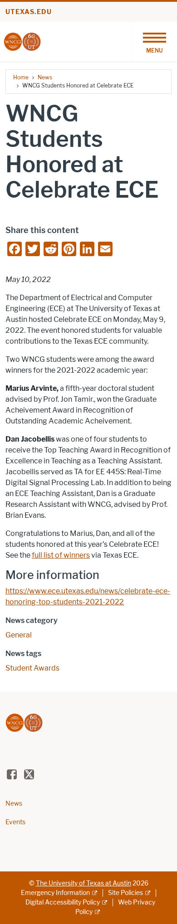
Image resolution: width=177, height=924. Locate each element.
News (45, 77)
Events (15, 822)
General (18, 635)
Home (21, 77)
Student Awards (32, 668)
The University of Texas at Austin (83, 883)
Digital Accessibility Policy (62, 902)
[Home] (22, 41)
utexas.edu (28, 12)
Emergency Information (55, 893)
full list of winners (61, 555)
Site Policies (125, 893)
